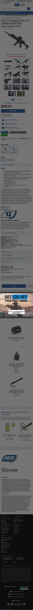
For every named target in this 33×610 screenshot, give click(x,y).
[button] (16, 313)
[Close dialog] (1, 294)
